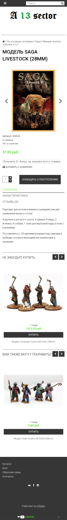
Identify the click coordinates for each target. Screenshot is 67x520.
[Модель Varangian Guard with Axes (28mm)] (33, 293)
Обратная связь (11, 472)
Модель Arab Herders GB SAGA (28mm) (33, 438)
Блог (5, 468)
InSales (41, 506)
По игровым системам (20, 41)
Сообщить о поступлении (40, 179)
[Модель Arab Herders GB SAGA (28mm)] (33, 390)
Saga (38, 41)
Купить (34, 334)
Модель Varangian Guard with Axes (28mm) (33, 341)
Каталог (7, 463)
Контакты (7, 476)
